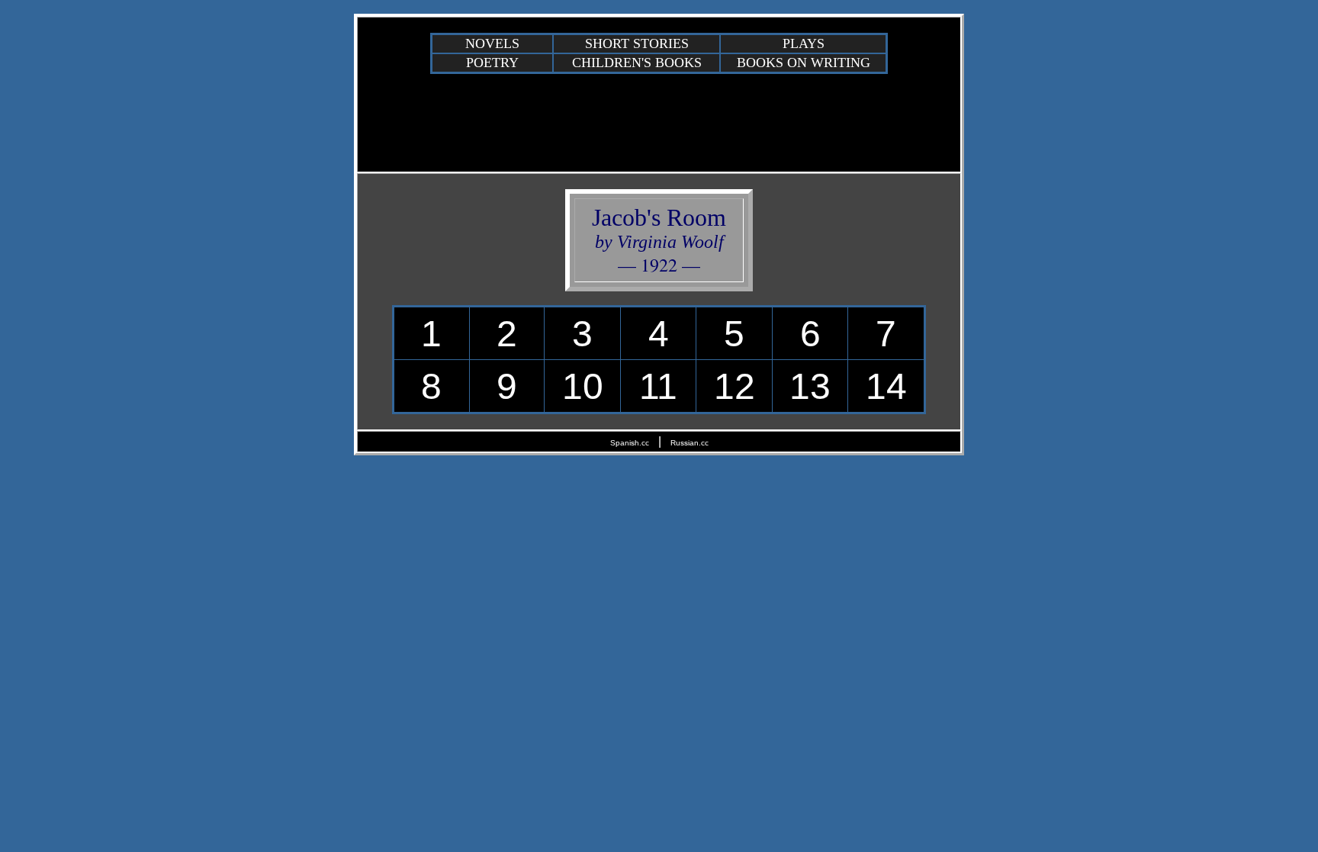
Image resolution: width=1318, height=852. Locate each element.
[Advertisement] (659, 122)
